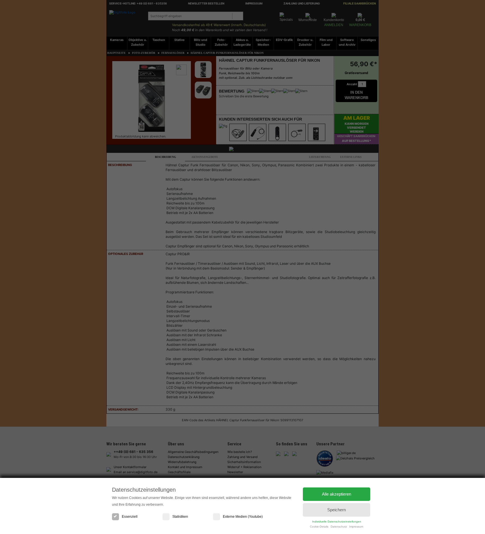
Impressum (356, 526)
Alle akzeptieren (336, 494)
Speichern (336, 509)
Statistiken (180, 517)
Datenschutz (339, 526)
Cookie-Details (319, 526)
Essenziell (130, 517)
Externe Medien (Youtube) (243, 517)
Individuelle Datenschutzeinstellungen (336, 521)
